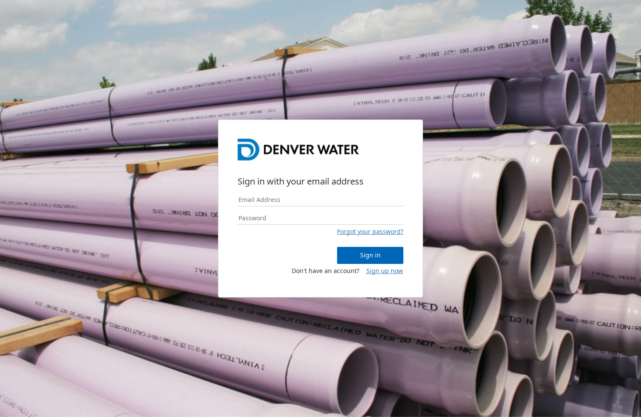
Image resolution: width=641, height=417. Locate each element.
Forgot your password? (370, 231)
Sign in (370, 255)
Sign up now (384, 271)
